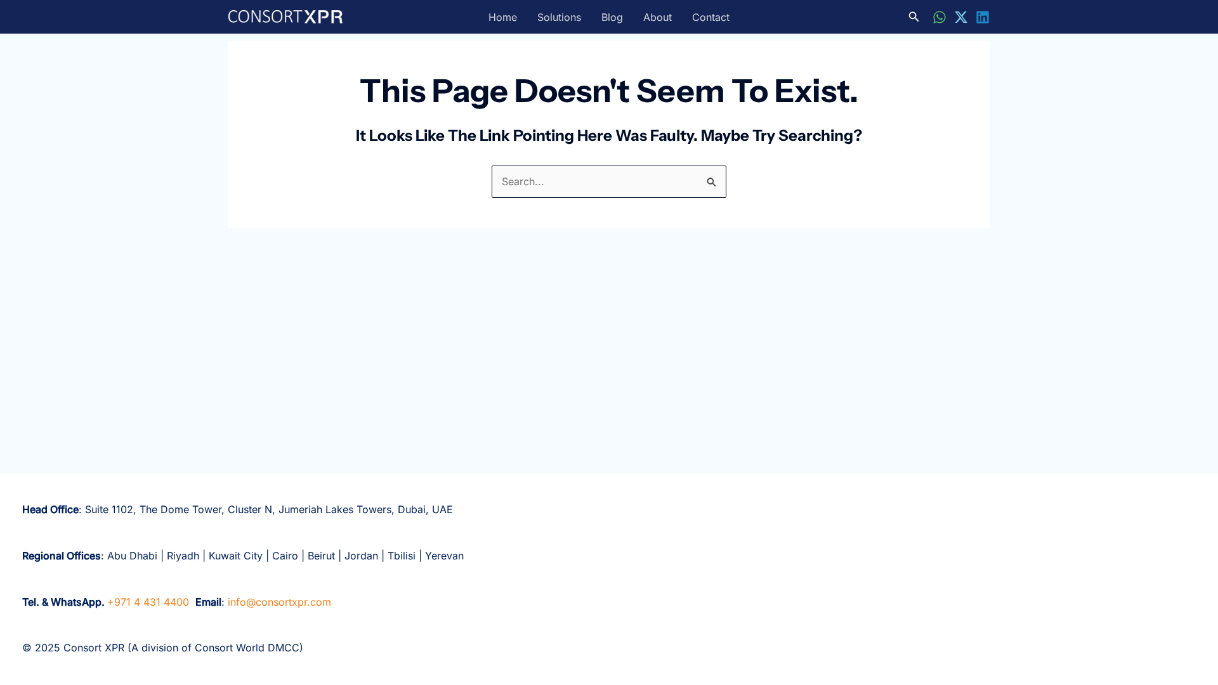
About (657, 17)
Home (502, 17)
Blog (612, 17)
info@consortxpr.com (279, 602)
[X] (961, 17)
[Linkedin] (983, 17)
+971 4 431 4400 (148, 602)
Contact (711, 17)
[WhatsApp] (939, 17)
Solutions (559, 17)
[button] (914, 17)
